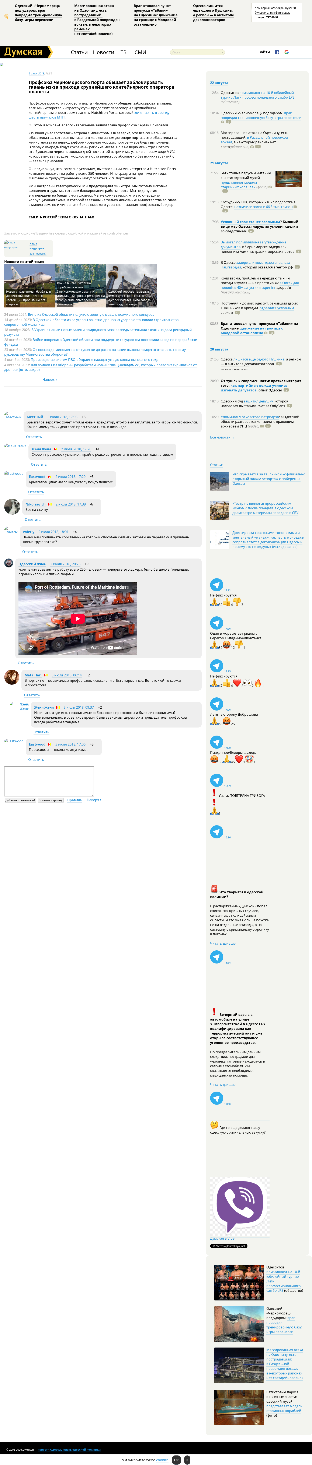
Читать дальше (223, 943)
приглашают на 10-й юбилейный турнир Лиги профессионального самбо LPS (258, 95)
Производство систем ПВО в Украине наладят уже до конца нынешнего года (95, 359)
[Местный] (12, 417)
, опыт (269, 390)
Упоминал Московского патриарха (250, 417)
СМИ (140, 52)
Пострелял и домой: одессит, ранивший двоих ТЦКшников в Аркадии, (259, 305)
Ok (176, 1460)
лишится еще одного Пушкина (258, 359)
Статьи (79, 52)
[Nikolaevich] (12, 513)
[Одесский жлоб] (8, 566)
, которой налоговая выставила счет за (254, 403)
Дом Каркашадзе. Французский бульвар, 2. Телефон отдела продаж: (275, 12)
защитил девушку (258, 401)
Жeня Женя (41, 449)
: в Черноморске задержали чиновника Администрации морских (257, 249)
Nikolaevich (35, 504)
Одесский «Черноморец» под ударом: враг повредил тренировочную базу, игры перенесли (38, 12)
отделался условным (277, 308)
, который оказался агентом (267, 267)
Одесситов (230, 92)
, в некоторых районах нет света (248, 144)
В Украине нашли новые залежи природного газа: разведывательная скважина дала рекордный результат (98, 332)
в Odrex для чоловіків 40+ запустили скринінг (260, 285)
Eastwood (37, 476)
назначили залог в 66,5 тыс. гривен (263, 206)
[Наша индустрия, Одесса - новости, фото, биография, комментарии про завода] (16, 247)
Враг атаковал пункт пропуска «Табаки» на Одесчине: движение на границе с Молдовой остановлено (155, 15)
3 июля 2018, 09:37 (79, 707)
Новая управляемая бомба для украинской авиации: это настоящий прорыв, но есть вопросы (28, 297)
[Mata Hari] (11, 683)
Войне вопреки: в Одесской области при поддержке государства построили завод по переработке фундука (100, 342)
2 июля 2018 (36, 73)
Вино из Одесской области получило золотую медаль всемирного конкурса (91, 314)
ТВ (124, 52)
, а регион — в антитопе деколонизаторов (261, 361)
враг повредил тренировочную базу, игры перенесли (261, 115)
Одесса (227, 359)
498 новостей (38, 254)
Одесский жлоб (32, 564)
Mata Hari (33, 675)
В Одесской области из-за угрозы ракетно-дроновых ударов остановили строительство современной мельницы (91, 322)
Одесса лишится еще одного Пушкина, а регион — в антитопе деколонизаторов (213, 12)
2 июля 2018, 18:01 (53, 531)
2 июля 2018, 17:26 (76, 449)
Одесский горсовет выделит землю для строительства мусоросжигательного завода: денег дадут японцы (130, 297)
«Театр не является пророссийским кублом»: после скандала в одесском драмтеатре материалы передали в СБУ (265, 508)
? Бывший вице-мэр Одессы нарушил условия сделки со (259, 226)
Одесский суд (232, 401)
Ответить (34, 436)
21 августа (219, 163)
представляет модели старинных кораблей (239, 184)
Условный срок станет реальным (250, 221)
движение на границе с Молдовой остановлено (252, 330)
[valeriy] (11, 532)
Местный (35, 417)
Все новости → (222, 437)
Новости (103, 52)
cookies (162, 1460)
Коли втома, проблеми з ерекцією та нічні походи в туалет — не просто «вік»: (256, 280)
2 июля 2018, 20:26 (65, 564)
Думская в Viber (223, 1238)
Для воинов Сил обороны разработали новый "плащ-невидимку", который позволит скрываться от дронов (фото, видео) (100, 367)
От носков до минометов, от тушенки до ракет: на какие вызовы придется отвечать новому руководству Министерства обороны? (95, 352)
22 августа (219, 82)
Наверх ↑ (49, 379)
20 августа (219, 349)
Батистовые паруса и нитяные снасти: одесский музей (246, 175)
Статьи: (216, 464)
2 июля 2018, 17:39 (71, 504)
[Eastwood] (14, 473)
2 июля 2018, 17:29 (70, 476)
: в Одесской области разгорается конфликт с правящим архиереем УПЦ (260, 422)
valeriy (28, 531)
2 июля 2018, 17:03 (62, 417)
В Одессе (228, 262)
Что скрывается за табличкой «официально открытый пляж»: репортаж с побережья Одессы (268, 479)
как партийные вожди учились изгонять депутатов (254, 387)
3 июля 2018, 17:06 (70, 744)
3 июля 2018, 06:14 (67, 675)
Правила (74, 800)
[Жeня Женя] (15, 446)
